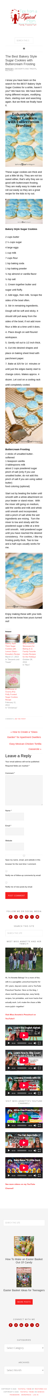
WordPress (26, 1395)
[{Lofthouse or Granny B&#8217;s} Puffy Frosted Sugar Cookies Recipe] (12, 678)
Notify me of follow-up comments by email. (23, 875)
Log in (35, 1395)
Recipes (9, 70)
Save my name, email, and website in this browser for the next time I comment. (22, 862)
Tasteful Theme (27, 1392)
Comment (10, 773)
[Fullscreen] (39, 1043)
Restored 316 (41, 1389)
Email (8, 826)
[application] (24, 1035)
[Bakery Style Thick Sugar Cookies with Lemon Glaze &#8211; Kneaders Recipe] (12, 638)
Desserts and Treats (25, 69)
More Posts (24, 1302)
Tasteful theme (25, 1389)
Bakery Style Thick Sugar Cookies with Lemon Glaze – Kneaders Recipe (12, 648)
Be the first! (20, 719)
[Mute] (35, 1043)
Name (8, 811)
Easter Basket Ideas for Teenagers (24, 1290)
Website (8, 841)
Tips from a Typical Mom (24, 17)
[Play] (8, 1043)
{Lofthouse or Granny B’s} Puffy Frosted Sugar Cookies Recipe (11, 694)
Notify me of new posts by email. (19, 887)
